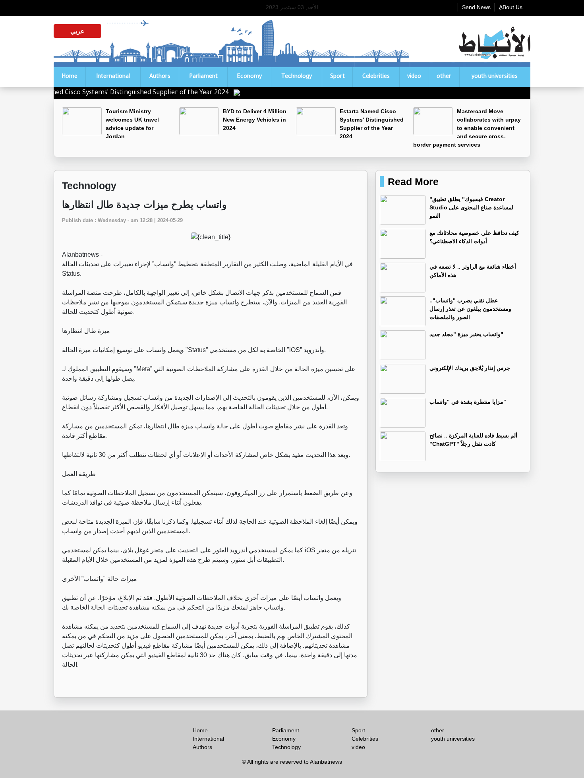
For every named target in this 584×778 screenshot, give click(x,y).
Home (69, 77)
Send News (476, 7)
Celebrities (376, 77)
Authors (159, 77)
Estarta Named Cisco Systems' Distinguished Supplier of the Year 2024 (140, 93)
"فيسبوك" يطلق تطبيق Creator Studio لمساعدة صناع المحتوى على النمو (471, 207)
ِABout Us (510, 7)
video (414, 77)
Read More (413, 181)
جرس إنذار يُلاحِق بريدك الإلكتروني (469, 368)
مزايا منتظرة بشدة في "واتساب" (467, 402)
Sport (337, 77)
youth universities (495, 77)
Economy (249, 77)
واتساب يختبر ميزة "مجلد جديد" (466, 334)
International (113, 77)
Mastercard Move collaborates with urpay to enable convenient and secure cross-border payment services (467, 128)
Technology (296, 77)
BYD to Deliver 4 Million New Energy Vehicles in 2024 (254, 119)
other (444, 77)
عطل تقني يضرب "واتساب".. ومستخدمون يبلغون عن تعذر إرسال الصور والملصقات (470, 308)
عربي (77, 31)
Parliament (203, 77)
